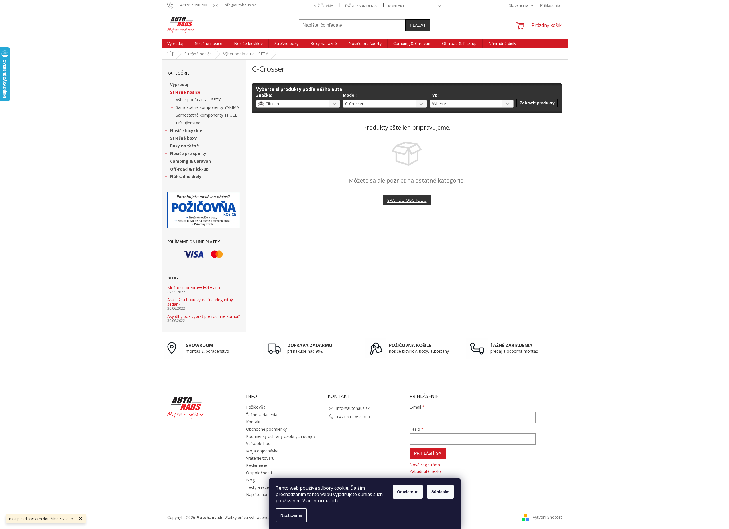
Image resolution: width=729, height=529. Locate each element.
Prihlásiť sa (427, 453)
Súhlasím (440, 491)
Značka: (264, 95)
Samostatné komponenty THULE (206, 115)
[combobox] (298, 104)
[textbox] (291, 104)
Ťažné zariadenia (361, 5)
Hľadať (418, 25)
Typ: (434, 95)
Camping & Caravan (190, 161)
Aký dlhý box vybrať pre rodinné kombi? (203, 316)
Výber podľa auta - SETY (198, 99)
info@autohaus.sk (353, 408)
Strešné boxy (183, 138)
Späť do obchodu (407, 200)
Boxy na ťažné (184, 145)
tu (337, 500)
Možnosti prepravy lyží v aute (194, 287)
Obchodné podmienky (266, 429)
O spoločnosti (259, 472)
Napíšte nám (258, 494)
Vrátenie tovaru (260, 458)
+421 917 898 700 (353, 417)
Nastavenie (291, 515)
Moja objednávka (262, 451)
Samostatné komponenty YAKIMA (207, 107)
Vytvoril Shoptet (547, 517)
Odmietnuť (407, 491)
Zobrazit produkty (537, 103)
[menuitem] (175, 43)
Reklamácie (256, 465)
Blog (250, 480)
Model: (350, 95)
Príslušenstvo (188, 123)
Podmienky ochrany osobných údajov (281, 436)
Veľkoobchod (258, 443)
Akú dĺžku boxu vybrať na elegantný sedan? (200, 301)
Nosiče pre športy (188, 153)
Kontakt (396, 5)
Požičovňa (323, 5)
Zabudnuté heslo (425, 471)
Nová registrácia (425, 464)
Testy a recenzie (261, 487)
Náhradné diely (185, 176)
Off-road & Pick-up (189, 169)
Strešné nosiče (185, 92)
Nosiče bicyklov (186, 130)
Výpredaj (179, 84)
